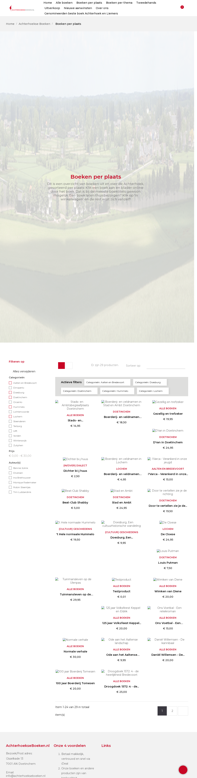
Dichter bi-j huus (75, 471)
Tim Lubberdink (22, 492)
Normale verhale (75, 651)
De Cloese (168, 534)
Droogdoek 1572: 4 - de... (121, 686)
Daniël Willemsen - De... (167, 655)
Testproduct (121, 591)
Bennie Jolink (20, 468)
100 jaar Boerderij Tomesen (75, 683)
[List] (69, 365)
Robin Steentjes (21, 487)
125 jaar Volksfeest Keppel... (121, 623)
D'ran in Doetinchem (168, 442)
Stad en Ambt (121, 502)
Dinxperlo (18, 387)
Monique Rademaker (24, 482)
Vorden (17, 435)
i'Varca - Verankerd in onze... (168, 474)
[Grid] (61, 365)
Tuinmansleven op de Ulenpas (75, 594)
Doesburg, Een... (121, 537)
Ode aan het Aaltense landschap (121, 655)
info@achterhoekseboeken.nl (25, 776)
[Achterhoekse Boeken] (22, 8)
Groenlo (17, 402)
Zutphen (18, 445)
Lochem (17, 416)
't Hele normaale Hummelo (75, 534)
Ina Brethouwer (22, 477)
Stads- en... (75, 420)
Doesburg (18, 392)
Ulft (15, 430)
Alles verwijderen (22, 371)
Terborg (17, 426)
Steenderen (19, 421)
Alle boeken (75, 415)
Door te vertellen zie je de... (168, 506)
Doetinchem (20, 397)
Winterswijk (20, 440)
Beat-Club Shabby (75, 502)
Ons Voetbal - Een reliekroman (168, 623)
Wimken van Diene (167, 591)
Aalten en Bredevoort (25, 382)
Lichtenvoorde (21, 411)
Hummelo (19, 406)
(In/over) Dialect (75, 465)
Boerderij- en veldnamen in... (121, 417)
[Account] (174, 8)
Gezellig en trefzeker (168, 413)
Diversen (18, 472)
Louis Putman (168, 562)
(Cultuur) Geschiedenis (75, 529)
